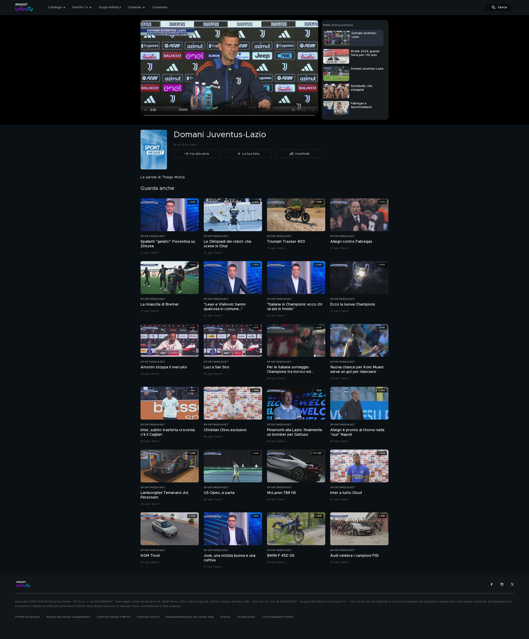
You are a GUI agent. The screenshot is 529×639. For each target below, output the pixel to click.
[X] (512, 584)
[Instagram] (502, 584)
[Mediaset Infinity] (24, 7)
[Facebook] (491, 584)
